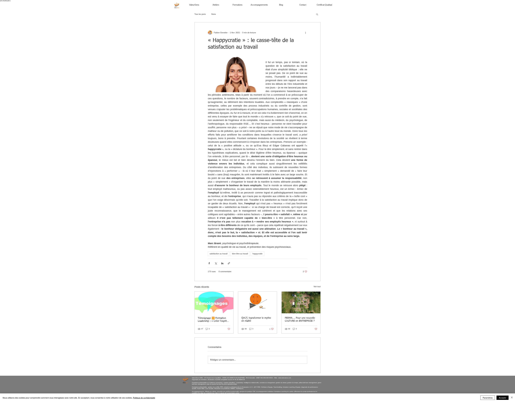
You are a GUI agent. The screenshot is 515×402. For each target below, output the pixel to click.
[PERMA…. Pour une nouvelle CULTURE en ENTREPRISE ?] (301, 302)
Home (213, 14)
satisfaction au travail (218, 254)
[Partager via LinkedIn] (222, 263)
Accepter (502, 397)
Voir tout (317, 286)
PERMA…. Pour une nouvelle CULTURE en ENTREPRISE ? (300, 319)
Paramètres (488, 397)
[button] (317, 14)
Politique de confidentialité (144, 397)
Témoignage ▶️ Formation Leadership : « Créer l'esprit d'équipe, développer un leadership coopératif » (212, 320)
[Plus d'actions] (305, 32)
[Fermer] (511, 398)
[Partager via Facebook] (209, 263)
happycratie (257, 254)
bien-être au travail (240, 254)
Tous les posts (200, 14)
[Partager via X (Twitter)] (215, 263)
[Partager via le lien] (229, 263)
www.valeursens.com (284, 378)
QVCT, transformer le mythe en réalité (256, 319)
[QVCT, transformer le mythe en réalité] (257, 302)
